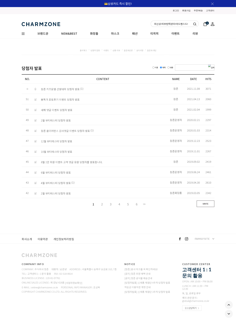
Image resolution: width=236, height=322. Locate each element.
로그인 (176, 10)
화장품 (94, 33)
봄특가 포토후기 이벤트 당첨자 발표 (60, 99)
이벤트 (175, 33)
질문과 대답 (151, 50)
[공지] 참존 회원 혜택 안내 (137, 273)
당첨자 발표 (95, 50)
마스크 (115, 33)
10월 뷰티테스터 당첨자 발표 (56, 152)
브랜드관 (42, 33)
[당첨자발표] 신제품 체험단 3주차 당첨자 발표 (147, 291)
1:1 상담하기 (191, 308)
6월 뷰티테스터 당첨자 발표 (56, 172)
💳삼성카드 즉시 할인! (118, 3)
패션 (135, 33)
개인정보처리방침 (63, 239)
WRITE (205, 203)
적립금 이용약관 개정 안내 (137, 287)
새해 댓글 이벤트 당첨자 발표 (56, 110)
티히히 (154, 33)
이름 (156, 67)
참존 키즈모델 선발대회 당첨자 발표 (60, 89)
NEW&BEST (69, 33)
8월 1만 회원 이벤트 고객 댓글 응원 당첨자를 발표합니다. (72, 162)
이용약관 (43, 239)
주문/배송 (198, 10)
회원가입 (186, 10)
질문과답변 (128, 50)
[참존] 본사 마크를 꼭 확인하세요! (141, 269)
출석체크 (83, 50)
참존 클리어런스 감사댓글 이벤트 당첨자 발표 (65, 131)
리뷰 (195, 33)
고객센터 (210, 10)
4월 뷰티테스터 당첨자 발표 (56, 183)
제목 (164, 67)
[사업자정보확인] (73, 282)
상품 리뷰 (116, 50)
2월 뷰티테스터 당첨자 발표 (56, 120)
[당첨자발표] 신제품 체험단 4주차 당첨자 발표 (147, 282)
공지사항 (139, 50)
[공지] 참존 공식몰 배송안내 (138, 278)
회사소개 (27, 239)
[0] (205, 23)
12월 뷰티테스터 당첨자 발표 (56, 141)
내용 (171, 67)
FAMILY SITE (202, 238)
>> (144, 204)
